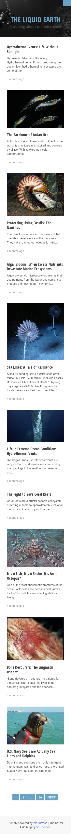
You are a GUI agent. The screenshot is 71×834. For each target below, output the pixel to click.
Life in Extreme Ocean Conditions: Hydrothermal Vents (32, 451)
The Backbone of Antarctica (27, 134)
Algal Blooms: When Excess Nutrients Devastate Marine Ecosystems (35, 267)
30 (40, 797)
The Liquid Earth (35, 19)
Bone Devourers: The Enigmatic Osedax (30, 670)
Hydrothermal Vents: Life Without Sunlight (32, 49)
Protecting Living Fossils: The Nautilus (29, 225)
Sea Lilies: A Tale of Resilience (30, 367)
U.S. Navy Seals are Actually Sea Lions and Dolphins (31, 754)
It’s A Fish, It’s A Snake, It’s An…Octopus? (32, 576)
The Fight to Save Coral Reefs (29, 494)
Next (52, 797)
